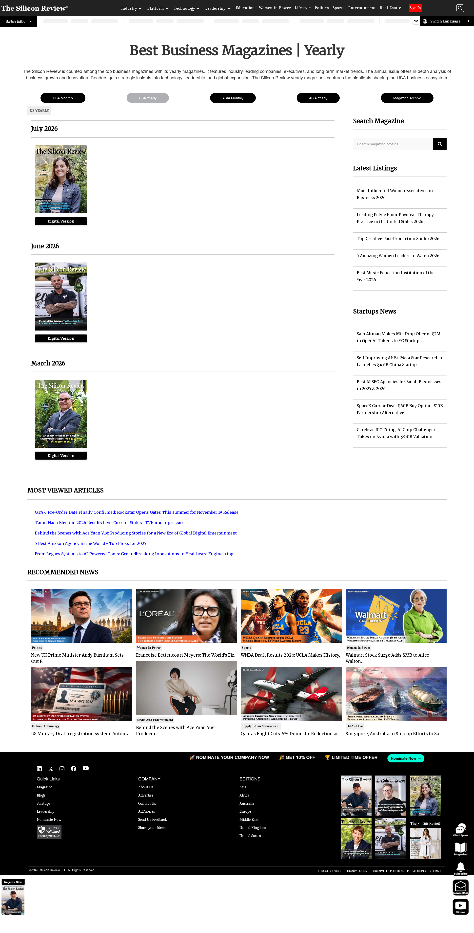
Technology (184, 8)
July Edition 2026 (356, 820)
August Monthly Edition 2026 (356, 780)
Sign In (415, 8)
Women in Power (275, 8)
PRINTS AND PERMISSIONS (408, 871)
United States (250, 836)
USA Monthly (63, 97)
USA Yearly (148, 97)
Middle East (248, 819)
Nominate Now (49, 819)
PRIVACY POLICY (356, 871)
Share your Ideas (151, 827)
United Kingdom (252, 827)
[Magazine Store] (12, 900)
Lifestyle (303, 8)
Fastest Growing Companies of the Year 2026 (425, 783)
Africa (244, 795)
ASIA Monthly (232, 97)
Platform (155, 8)
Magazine (45, 787)
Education (245, 8)
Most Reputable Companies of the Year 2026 (391, 825)
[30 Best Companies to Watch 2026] (61, 446)
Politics (322, 8)
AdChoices (146, 811)
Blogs (41, 795)
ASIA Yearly (318, 97)
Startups (43, 803)
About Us (145, 787)
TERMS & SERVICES (329, 871)
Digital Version (61, 221)
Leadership (215, 8)
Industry (129, 8)
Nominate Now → (347, 758)
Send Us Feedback (152, 819)
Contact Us (147, 803)
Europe (245, 811)
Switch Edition (17, 21)
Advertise (145, 795)
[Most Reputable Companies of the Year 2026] (61, 329)
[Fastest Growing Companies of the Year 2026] (61, 212)
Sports (338, 8)
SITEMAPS (435, 871)
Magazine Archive (407, 97)
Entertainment (362, 8)
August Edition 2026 (390, 780)
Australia (246, 803)
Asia (242, 787)
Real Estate (390, 8)
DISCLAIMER (379, 871)
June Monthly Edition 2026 (425, 823)
